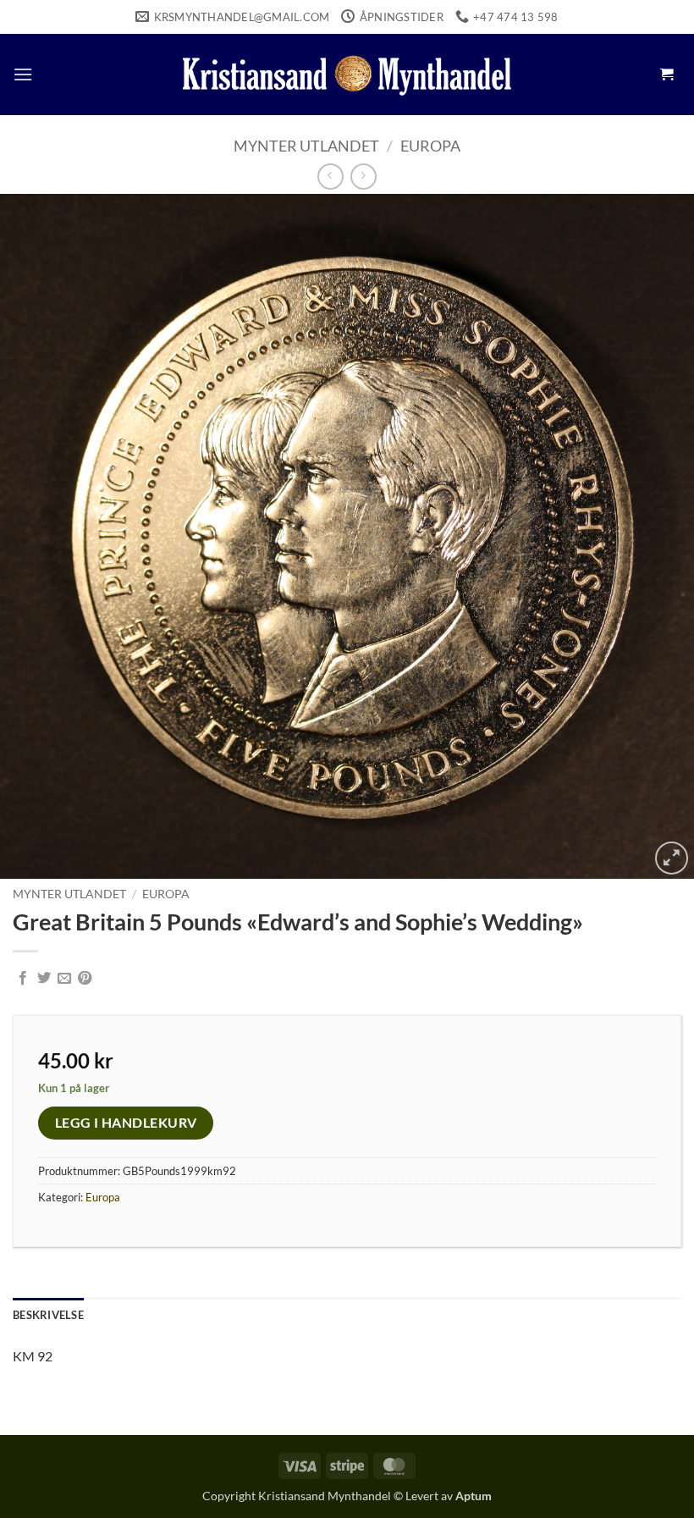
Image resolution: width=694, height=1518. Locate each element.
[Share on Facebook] (23, 978)
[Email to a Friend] (64, 978)
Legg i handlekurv (126, 1122)
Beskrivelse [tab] (48, 1315)
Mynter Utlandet (306, 145)
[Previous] (35, 536)
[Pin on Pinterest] (84, 978)
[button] (23, 74)
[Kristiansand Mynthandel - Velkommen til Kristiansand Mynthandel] (347, 74)
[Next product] (330, 176)
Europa (430, 145)
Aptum (473, 1495)
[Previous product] (363, 176)
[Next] (658, 536)
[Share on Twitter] (44, 978)
